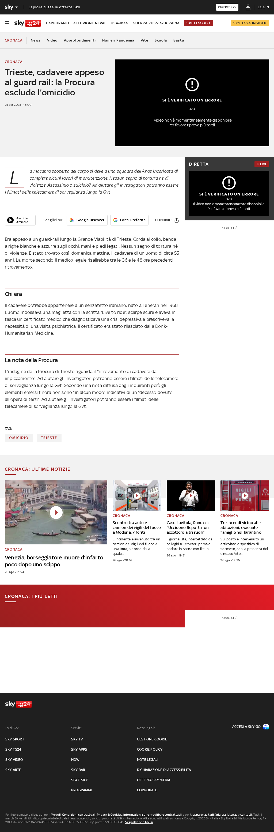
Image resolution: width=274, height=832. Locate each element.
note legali (147, 760)
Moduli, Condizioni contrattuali (73, 814)
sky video (14, 760)
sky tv (77, 739)
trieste (49, 438)
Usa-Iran (119, 23)
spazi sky (79, 780)
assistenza (229, 814)
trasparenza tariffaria (205, 814)
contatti (246, 814)
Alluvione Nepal (89, 23)
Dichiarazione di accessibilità (164, 770)
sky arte (13, 770)
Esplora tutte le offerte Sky (54, 7)
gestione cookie (152, 739)
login (263, 7)
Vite (144, 40)
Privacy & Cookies (109, 814)
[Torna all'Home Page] (27, 23)
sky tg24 (13, 749)
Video (52, 40)
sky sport (14, 739)
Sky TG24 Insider (250, 23)
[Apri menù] (7, 23)
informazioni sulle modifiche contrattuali (152, 814)
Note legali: (146, 728)
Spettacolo (198, 23)
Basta (178, 40)
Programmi (81, 790)
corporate (147, 790)
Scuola (161, 40)
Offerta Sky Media (153, 780)
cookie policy (150, 749)
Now (75, 760)
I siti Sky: (12, 728)
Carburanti (57, 23)
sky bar (78, 770)
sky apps (79, 749)
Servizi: (76, 728)
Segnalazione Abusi (139, 822)
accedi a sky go (246, 727)
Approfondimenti (80, 40)
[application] (20, 220)
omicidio (19, 438)
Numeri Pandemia (118, 40)
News (36, 40)
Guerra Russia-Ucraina (156, 23)
